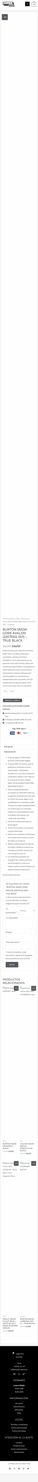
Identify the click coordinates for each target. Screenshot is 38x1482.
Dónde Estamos (19, 1446)
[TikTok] (23, 1468)
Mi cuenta (19, 1403)
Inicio (4, 619)
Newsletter (19, 1410)
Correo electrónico (13, 942)
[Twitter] (28, 1468)
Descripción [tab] (8, 747)
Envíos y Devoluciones (19, 1449)
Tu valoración (12, 917)
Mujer (18, 619)
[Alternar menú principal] (27, 4)
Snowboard (11, 619)
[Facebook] (10, 1468)
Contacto (19, 1443)
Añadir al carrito (12, 700)
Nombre (9, 932)
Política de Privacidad (19, 1428)
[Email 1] (14, 1374)
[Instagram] (14, 1468)
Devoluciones (19, 1452)
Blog (19, 1413)
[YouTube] (19, 1468)
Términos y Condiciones (19, 1424)
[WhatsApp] (19, 1374)
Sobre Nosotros (19, 1407)
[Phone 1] (23, 1374)
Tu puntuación (11, 910)
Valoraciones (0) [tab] (10, 752)
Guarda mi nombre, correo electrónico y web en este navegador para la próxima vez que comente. (19, 955)
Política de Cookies (19, 1431)
